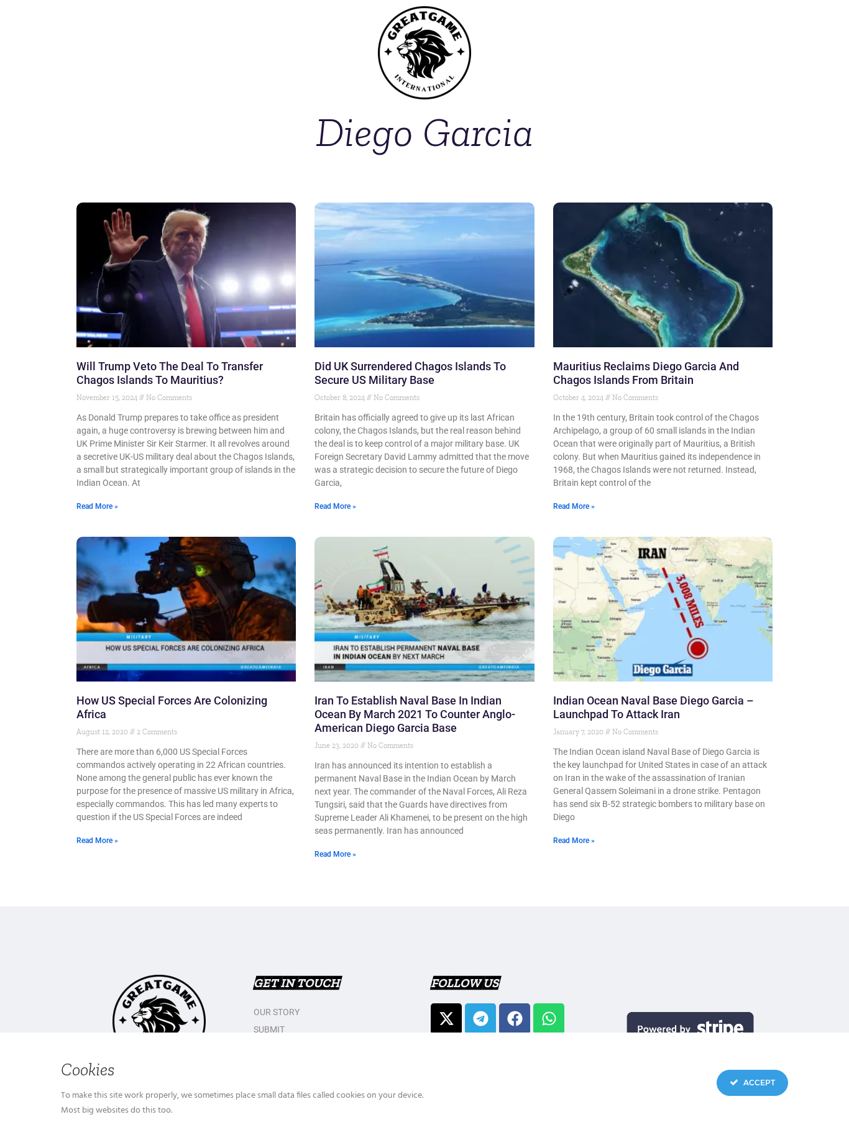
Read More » (97, 506)
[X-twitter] (446, 1018)
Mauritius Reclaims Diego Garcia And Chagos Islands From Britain (646, 373)
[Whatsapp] (548, 1018)
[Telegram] (480, 1018)
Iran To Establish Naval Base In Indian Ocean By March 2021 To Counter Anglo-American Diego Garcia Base (414, 714)
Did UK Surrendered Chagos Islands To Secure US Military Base (410, 373)
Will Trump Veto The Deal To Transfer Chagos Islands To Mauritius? (169, 373)
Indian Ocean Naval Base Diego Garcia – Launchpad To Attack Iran (653, 707)
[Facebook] (514, 1018)
